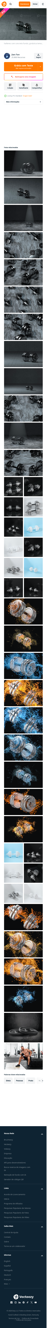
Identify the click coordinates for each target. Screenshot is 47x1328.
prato (30, 1261)
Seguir (38, 57)
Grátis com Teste (23, 66)
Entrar (35, 4)
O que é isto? (27, 96)
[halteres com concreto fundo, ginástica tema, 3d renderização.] (23, 162)
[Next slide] (37, 1261)
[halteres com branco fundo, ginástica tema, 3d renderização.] (13, 606)
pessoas (19, 1261)
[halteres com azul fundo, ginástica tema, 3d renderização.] (13, 586)
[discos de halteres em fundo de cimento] (23, 1208)
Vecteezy (7, 1325)
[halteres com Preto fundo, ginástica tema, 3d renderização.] (13, 485)
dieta (8, 1261)
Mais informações (12, 100)
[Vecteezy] (4, 4)
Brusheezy (8, 1320)
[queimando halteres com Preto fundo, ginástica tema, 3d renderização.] (23, 731)
